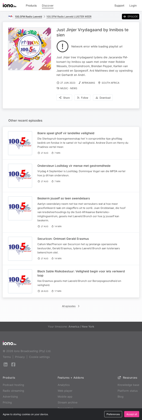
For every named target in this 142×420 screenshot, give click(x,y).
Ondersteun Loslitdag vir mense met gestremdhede (73, 165)
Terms (7, 357)
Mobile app (65, 396)
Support (119, 5)
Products (31, 5)
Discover (48, 5)
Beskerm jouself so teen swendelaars (63, 198)
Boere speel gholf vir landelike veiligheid (65, 133)
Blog (120, 396)
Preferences (113, 414)
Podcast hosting (13, 385)
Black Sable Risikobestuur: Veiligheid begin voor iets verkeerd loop (81, 273)
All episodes (69, 306)
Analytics (64, 385)
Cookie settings (39, 357)
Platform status (128, 390)
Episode (133, 16)
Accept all (131, 414)
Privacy (20, 357)
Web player (65, 390)
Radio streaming (13, 390)
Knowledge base (128, 385)
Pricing (7, 402)
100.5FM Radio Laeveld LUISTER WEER (68, 16)
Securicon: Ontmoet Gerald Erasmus (63, 238)
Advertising (10, 396)
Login (133, 5)
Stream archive (67, 402)
